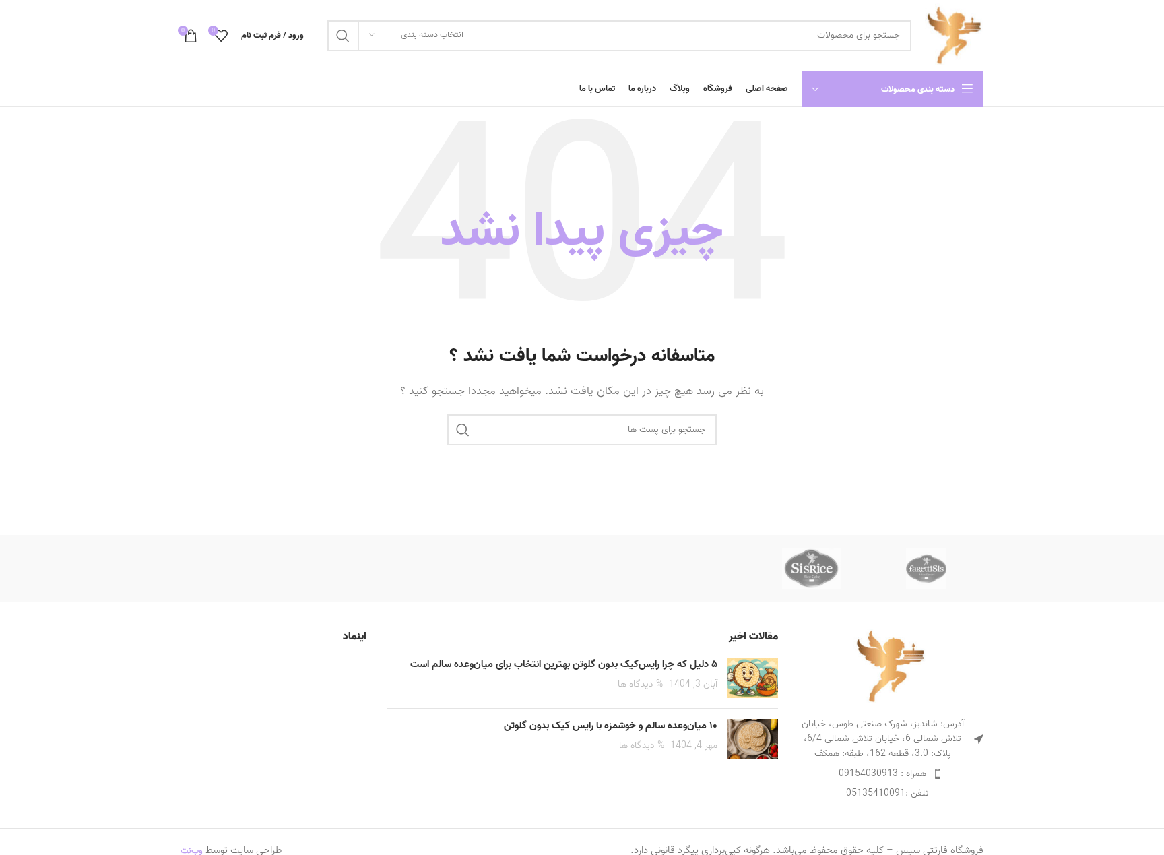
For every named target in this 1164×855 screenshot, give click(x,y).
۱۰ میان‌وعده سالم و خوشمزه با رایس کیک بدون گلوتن (610, 726)
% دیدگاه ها (640, 683)
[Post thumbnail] (753, 678)
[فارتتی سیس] (926, 568)
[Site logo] (954, 35)
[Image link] (890, 666)
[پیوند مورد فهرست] (891, 774)
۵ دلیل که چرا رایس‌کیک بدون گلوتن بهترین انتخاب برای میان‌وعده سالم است (563, 664)
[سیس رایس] (811, 568)
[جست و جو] (342, 35)
